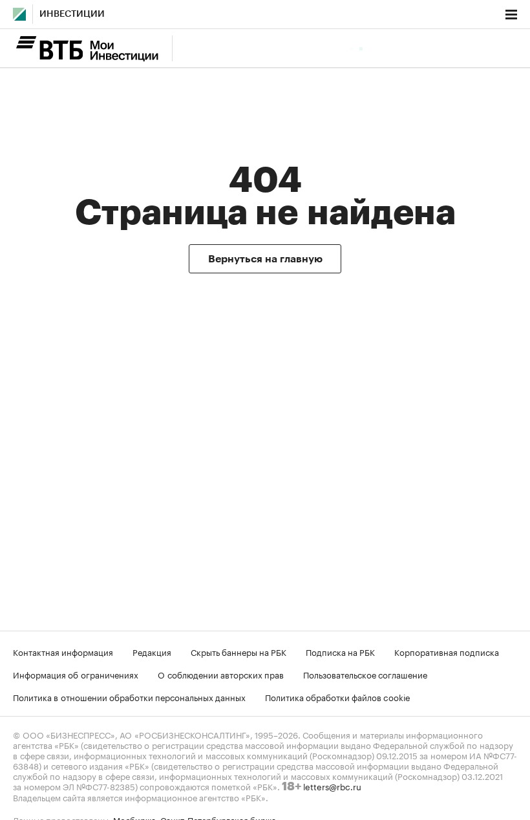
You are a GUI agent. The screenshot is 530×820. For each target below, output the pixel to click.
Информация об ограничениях (75, 674)
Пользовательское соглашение (365, 674)
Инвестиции (72, 14)
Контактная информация (63, 651)
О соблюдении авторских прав (221, 674)
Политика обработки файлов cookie (337, 696)
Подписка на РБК (340, 651)
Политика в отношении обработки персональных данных (129, 696)
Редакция (151, 651)
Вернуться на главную (265, 259)
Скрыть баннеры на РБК (238, 651)
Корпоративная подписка (446, 651)
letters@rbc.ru (332, 785)
